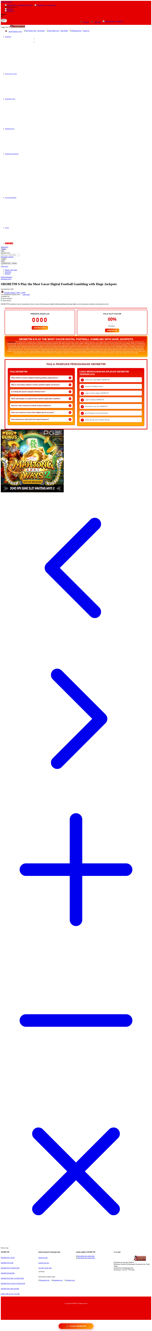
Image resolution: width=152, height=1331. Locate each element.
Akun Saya (4, 247)
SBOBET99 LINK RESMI (10, 1289)
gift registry (52, 5)
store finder (64, 31)
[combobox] (10, 255)
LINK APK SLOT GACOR (10, 1294)
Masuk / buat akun (11, 270)
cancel (4, 259)
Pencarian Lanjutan (7, 257)
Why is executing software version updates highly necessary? (35, 385)
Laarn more (26, 294)
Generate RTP (112, 330)
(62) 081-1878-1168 (45, 1268)
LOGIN (86, 22)
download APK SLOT (25, 5)
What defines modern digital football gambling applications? (34, 378)
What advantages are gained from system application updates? (36, 398)
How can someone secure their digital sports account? (32, 412)
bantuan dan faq (43, 1263)
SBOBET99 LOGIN (8, 1258)
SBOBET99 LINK (7, 1263)
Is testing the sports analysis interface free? (28, 392)
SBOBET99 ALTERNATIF (10, 1268)
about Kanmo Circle (15, 31)
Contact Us (119, 21)
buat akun (8, 272)
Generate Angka (40, 328)
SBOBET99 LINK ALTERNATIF (12, 1278)
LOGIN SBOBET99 (76, 1326)
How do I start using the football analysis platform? (31, 405)
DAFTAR (97, 22)
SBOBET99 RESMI (7, 1273)
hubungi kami (42, 1258)
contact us (86, 31)
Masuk (4, 249)
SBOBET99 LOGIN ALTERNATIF (13, 1283)
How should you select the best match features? (30, 419)
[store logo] (17, 27)
